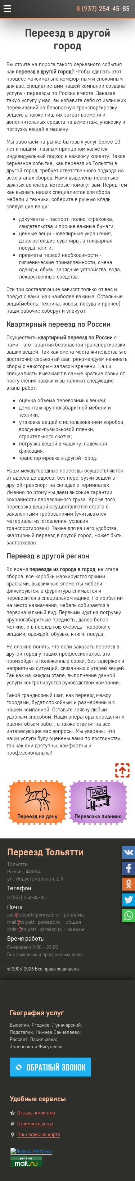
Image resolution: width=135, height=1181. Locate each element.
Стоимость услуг (35, 1124)
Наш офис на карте (38, 1134)
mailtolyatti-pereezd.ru (33, 922)
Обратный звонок (56, 1067)
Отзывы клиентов (36, 1113)
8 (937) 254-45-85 (103, 9)
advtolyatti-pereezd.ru (33, 915)
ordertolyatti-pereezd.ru (34, 929)
